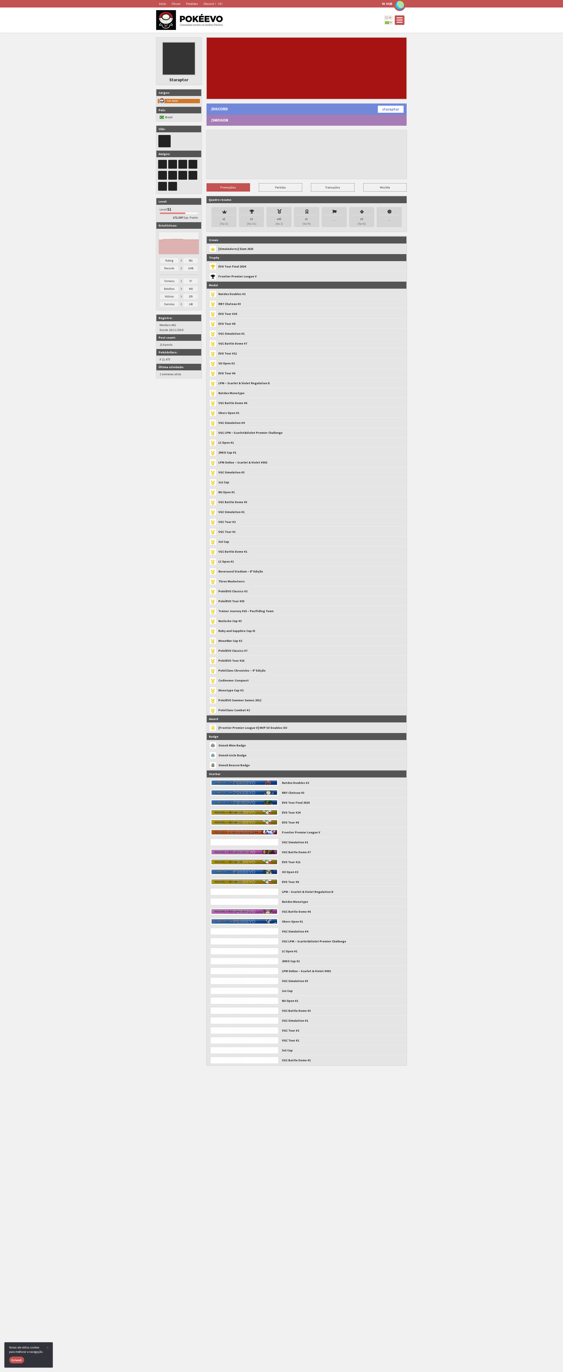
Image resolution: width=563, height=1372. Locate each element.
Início (162, 4)
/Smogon (219, 120)
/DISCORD (219, 108)
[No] (47, 1348)
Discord (213, 4)
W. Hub (387, 4)
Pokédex (192, 4)
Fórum (176, 4)
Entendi (16, 1360)
